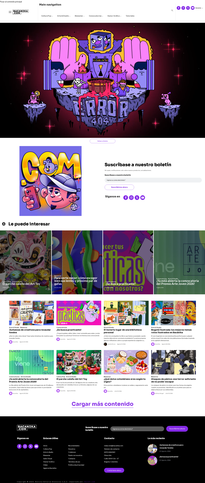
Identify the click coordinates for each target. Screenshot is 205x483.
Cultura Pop (46, 16)
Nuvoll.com (89, 481)
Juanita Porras (111, 344)
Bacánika (15, 341)
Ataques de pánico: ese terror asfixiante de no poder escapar (173, 380)
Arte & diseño (48, 452)
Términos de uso (74, 462)
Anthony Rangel (159, 393)
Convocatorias (95, 16)
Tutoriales (130, 16)
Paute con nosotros (75, 455)
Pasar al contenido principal (11, 2)
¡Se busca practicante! (121, 283)
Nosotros (71, 449)
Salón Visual (47, 458)
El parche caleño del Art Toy (21, 283)
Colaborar (72, 452)
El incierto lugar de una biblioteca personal (123, 331)
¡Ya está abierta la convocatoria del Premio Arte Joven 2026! (177, 282)
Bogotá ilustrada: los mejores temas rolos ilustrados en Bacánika (171, 331)
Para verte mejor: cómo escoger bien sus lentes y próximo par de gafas (75, 280)
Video (45, 465)
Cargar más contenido (102, 404)
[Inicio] (19, 12)
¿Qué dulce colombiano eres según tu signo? (125, 380)
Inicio (45, 446)
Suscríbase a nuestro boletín (118, 175)
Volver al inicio (102, 141)
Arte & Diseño (63, 16)
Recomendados (74, 446)
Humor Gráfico (114, 16)
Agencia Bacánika (49, 468)
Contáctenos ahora (114, 470)
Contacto (71, 458)
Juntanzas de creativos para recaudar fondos (30, 331)
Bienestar (79, 16)
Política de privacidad (76, 465)
